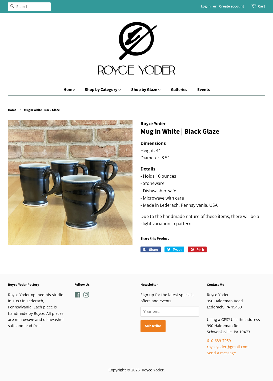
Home (69, 90)
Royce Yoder (153, 369)
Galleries (179, 90)
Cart (261, 6)
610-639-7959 (219, 340)
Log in (206, 6)
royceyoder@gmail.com (227, 346)
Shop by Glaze (144, 90)
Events (203, 90)
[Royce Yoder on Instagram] (86, 295)
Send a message (221, 352)
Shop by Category (101, 90)
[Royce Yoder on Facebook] (77, 295)
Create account (231, 6)
